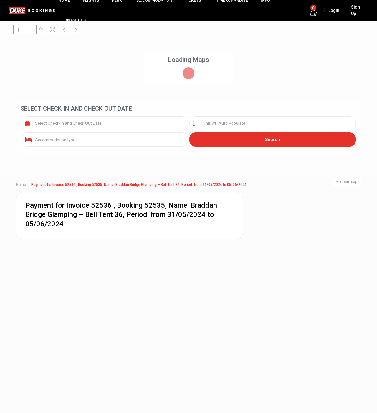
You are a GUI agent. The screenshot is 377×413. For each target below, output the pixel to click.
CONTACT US (74, 20)
